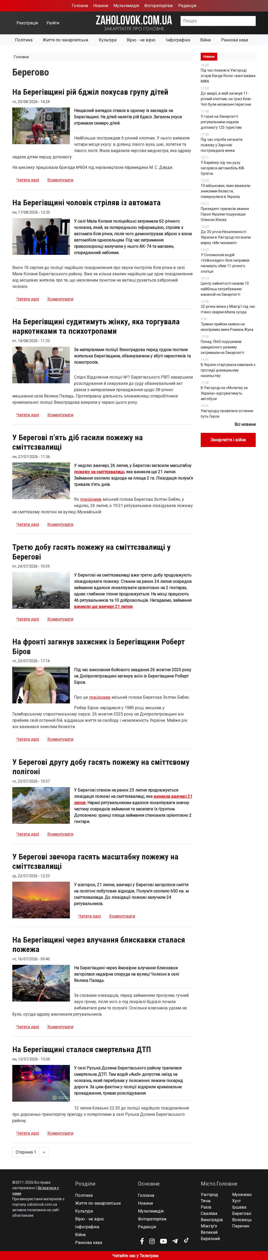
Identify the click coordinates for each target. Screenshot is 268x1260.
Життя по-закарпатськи (65, 39)
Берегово (241, 1213)
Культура (107, 39)
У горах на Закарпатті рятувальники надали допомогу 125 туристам (221, 122)
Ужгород (209, 1194)
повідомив (91, 499)
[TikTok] (186, 1240)
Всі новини (245, 424)
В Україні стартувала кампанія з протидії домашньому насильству (228, 370)
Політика (23, 39)
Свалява (209, 1213)
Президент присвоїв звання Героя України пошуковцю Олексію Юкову (225, 214)
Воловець (242, 1219)
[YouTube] (163, 1241)
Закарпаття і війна (228, 439)
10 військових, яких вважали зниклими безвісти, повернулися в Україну (225, 191)
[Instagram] (152, 1241)
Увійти (52, 22)
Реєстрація (27, 22)
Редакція (187, 5)
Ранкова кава (234, 39)
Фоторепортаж (158, 5)
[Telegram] (175, 1241)
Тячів (206, 1200)
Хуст (236, 1200)
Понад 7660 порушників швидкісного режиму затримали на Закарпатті (222, 347)
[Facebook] (142, 1241)
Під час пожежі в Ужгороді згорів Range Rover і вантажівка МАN (228, 75)
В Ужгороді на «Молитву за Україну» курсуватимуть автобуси (224, 393)
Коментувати (60, 179)
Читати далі (27, 179)
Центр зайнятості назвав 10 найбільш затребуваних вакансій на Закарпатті (225, 289)
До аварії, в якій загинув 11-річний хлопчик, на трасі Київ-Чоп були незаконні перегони (226, 98)
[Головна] (134, 22)
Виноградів (212, 1219)
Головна (80, 5)
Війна (205, 39)
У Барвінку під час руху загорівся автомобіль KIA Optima (222, 168)
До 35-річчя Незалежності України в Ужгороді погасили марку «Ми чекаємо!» (226, 237)
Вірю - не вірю (141, 39)
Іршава (239, 1207)
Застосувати (256, 22)
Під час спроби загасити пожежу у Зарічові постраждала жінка (221, 145)
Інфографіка (178, 39)
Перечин (240, 1226)
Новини (100, 5)
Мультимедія (126, 5)
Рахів (206, 1207)
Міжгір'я (209, 1226)
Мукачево (242, 1194)
